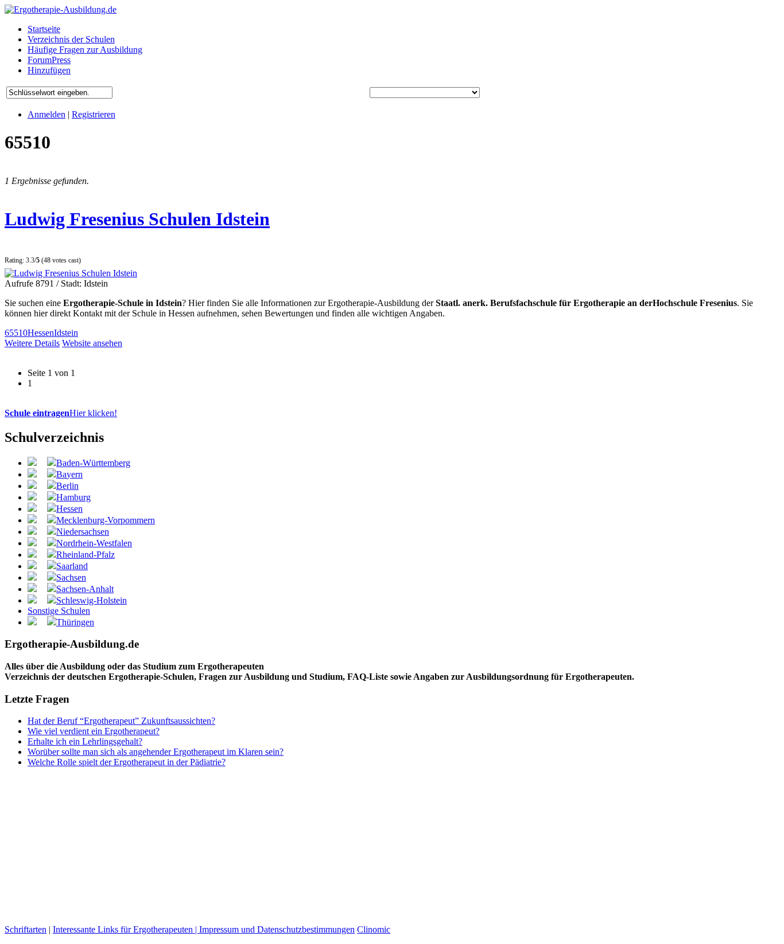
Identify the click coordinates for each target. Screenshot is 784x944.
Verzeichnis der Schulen (71, 39)
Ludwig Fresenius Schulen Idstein (137, 219)
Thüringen (75, 622)
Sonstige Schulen (59, 611)
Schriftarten (25, 929)
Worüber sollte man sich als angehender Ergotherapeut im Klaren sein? (156, 752)
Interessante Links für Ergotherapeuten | (126, 929)
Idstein (66, 333)
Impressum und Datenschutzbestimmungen (277, 929)
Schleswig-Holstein (91, 600)
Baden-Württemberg (93, 463)
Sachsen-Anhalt (85, 589)
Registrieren (93, 114)
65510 (16, 333)
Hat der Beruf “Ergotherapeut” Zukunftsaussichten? (121, 721)
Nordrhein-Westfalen (94, 543)
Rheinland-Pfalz (85, 554)
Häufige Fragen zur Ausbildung (85, 49)
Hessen (41, 333)
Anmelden (46, 114)
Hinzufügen (49, 70)
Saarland (72, 566)
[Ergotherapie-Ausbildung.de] (61, 9)
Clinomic (373, 929)
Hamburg (73, 497)
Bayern (69, 474)
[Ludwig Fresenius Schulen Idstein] (71, 273)
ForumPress (49, 60)
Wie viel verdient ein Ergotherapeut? (94, 731)
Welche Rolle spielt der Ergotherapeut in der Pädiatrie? (127, 762)
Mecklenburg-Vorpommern (105, 520)
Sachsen (71, 577)
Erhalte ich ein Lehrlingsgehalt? (85, 741)
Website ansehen (92, 343)
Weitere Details (32, 343)
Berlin (67, 486)
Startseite (44, 29)
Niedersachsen (82, 531)
